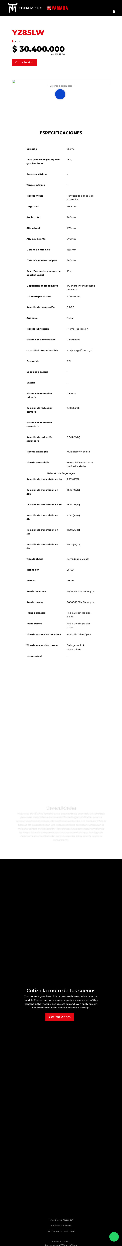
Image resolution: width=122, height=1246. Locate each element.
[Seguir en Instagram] (54, 1235)
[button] (60, 94)
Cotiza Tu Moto (24, 62)
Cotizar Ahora (60, 1017)
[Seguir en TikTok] (67, 1235)
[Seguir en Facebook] (61, 1235)
